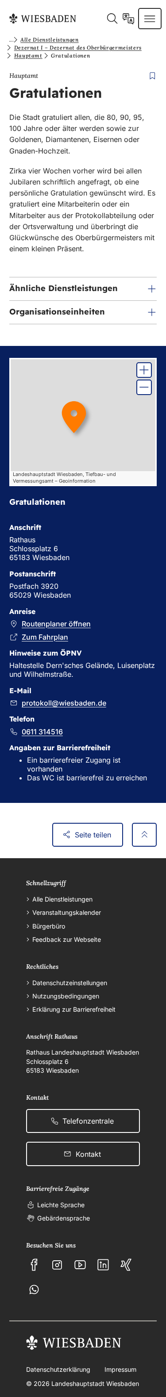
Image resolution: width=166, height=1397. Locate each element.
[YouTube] (80, 1265)
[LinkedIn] (103, 1265)
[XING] (126, 1265)
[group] (83, 422)
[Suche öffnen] (112, 18)
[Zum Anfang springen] (144, 835)
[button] (83, 288)
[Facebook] (34, 1265)
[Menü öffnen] (149, 18)
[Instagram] (57, 1265)
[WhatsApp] (34, 1289)
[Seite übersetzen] (128, 18)
